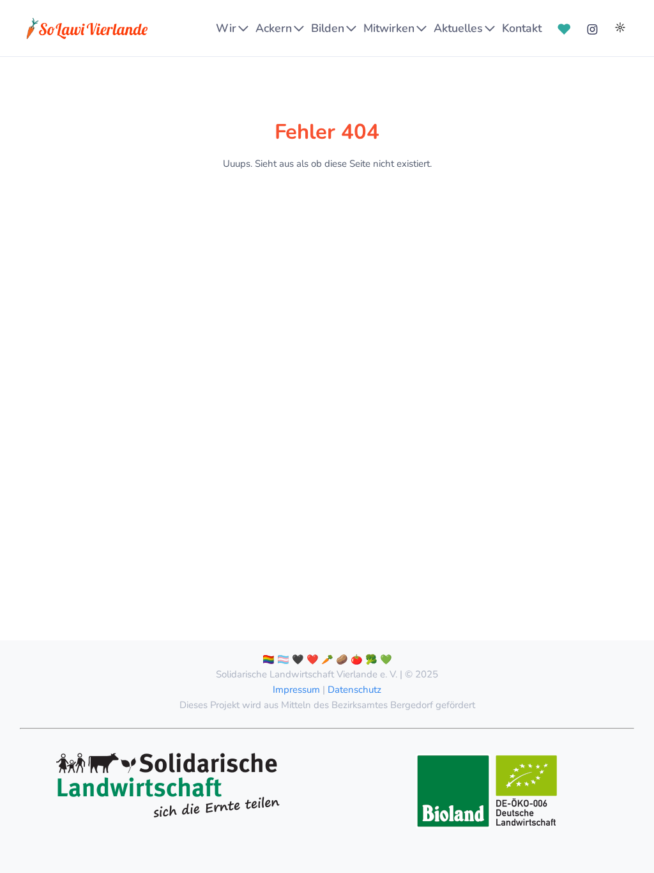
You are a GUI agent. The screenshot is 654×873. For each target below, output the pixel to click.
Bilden (327, 28)
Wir (226, 28)
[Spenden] (564, 28)
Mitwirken (388, 28)
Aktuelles (458, 28)
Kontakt (522, 28)
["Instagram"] (592, 28)
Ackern (273, 28)
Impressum (296, 689)
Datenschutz (354, 689)
